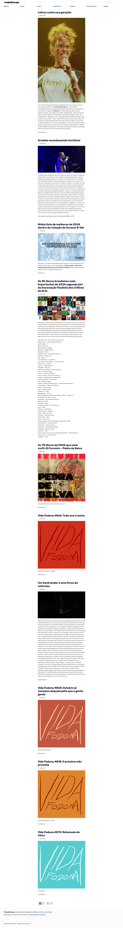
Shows (22, 6)
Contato (105, 6)
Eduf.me (28, 923)
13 (47, 903)
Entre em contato (45, 912)
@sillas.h (56, 111)
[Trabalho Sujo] (12, 2)
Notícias (6, 6)
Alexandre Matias (31, 912)
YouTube (72, 6)
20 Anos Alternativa (60, 107)
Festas (39, 6)
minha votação (68, 265)
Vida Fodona (57, 6)
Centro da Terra (91, 6)
